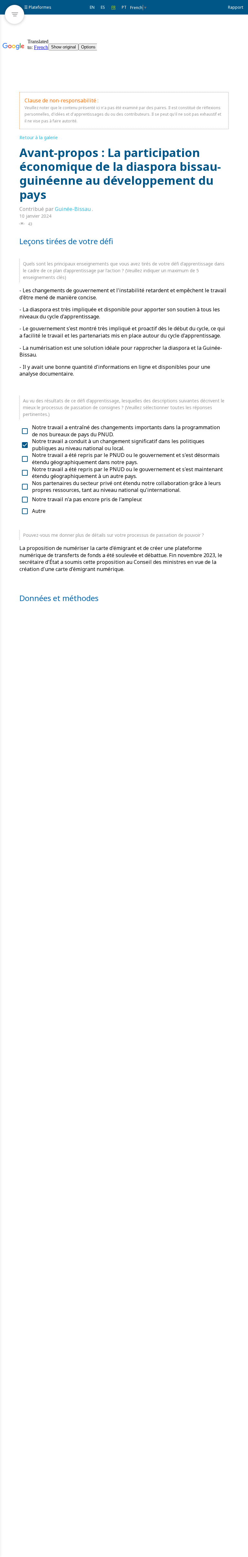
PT (124, 7)
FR (113, 7)
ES (103, 7)
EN (92, 7)
